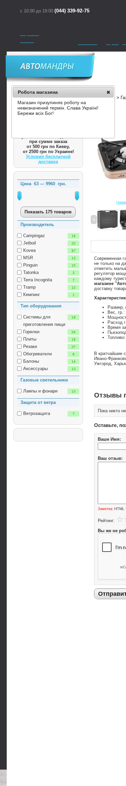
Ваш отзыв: (110, 458)
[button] (108, 92)
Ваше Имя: (109, 439)
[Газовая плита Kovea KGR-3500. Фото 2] (107, 220)
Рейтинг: (106, 520)
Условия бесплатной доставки (48, 159)
